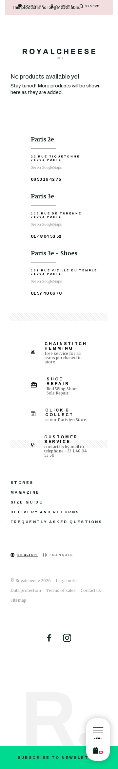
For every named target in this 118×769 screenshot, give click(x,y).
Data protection (25, 590)
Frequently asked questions (56, 522)
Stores (22, 483)
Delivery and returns (44, 512)
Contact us (91, 590)
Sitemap (18, 600)
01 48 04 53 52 (46, 236)
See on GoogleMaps (46, 167)
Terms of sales (61, 590)
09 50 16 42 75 (46, 179)
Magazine (25, 492)
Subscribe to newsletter (59, 758)
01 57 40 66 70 (46, 293)
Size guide (26, 502)
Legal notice (68, 580)
